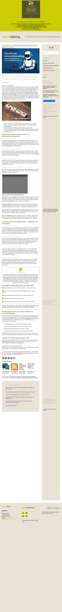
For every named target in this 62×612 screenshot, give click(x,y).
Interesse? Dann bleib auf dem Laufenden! (31, 29)
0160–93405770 (9, 517)
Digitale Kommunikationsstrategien (28, 376)
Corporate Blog (25, 377)
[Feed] (47, 47)
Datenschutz (57, 508)
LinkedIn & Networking (48, 67)
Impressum (49, 508)
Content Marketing (18, 377)
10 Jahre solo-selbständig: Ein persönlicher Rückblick (50, 87)
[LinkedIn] (44, 47)
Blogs (12, 377)
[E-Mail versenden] (52, 47)
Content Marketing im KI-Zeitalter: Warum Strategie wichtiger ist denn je (49, 401)
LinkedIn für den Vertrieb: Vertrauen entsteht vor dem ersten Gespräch (50, 302)
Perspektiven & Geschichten (49, 70)
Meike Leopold (46, 86)
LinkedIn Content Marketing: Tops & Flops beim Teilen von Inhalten (51, 95)
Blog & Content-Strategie (14, 376)
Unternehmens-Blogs (33, 377)
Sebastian (45, 94)
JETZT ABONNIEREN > (11, 405)
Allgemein (45, 60)
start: (11, 37)
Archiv (44, 77)
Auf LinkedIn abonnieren (49, 100)
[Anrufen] (50, 47)
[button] (3, 358)
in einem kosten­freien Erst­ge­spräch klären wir (23, 353)
